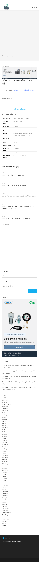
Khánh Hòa (5, 461)
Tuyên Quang (5, 519)
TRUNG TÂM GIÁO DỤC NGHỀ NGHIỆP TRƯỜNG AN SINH (19, 196)
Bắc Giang (4, 419)
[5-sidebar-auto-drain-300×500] (19, 328)
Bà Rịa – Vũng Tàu (7, 404)
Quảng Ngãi (5, 495)
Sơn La (4, 502)
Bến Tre (4, 423)
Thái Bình (4, 506)
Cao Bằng (4, 434)
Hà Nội (10, 98)
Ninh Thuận (5, 485)
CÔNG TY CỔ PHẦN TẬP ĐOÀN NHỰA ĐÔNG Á (16, 219)
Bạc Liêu (4, 421)
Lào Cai (4, 474)
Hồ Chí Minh (5, 398)
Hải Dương (5, 455)
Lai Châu (4, 468)
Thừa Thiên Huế (6, 512)
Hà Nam (4, 451)
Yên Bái (4, 525)
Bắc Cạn (4, 417)
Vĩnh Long (4, 521)
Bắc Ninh (4, 413)
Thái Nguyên (5, 508)
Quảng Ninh (5, 408)
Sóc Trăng (4, 500)
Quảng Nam (5, 493)
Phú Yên (4, 489)
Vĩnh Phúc (4, 523)
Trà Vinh (4, 517)
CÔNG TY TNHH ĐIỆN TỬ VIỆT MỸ (24, 90)
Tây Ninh (4, 504)
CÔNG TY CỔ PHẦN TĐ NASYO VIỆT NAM (14, 185)
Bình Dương (5, 400)
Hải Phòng (5, 406)
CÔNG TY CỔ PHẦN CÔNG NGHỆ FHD (13, 175)
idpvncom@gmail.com (14, 541)
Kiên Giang (5, 464)
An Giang (4, 415)
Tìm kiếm (32, 291)
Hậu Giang (5, 457)
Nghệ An (4, 481)
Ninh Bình (4, 483)
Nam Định (4, 478)
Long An (4, 476)
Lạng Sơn (4, 472)
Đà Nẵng (4, 436)
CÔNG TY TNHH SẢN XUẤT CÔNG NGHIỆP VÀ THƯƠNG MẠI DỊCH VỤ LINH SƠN (18, 207)
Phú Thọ (4, 487)
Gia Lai (4, 447)
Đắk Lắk (4, 438)
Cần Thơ (4, 432)
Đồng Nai (4, 402)
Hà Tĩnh (4, 453)
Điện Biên (4, 442)
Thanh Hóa (5, 510)
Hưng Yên (4, 459)
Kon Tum (4, 466)
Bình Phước (5, 410)
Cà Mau (4, 430)
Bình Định (4, 425)
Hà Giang (4, 449)
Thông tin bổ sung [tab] (19, 109)
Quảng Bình (5, 491)
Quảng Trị (4, 498)
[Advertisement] (19, 34)
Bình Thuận (5, 427)
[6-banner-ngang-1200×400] (19, 73)
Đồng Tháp (5, 444)
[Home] (2, 56)
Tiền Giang (5, 515)
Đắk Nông (4, 440)
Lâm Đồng (5, 470)
